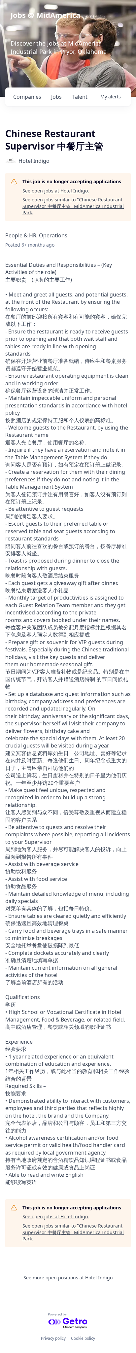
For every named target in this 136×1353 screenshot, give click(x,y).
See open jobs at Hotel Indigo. (55, 191)
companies (27, 96)
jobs (56, 96)
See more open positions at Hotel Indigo (68, 1277)
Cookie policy (83, 1338)
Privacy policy (53, 1338)
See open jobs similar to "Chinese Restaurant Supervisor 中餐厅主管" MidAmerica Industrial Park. (73, 206)
